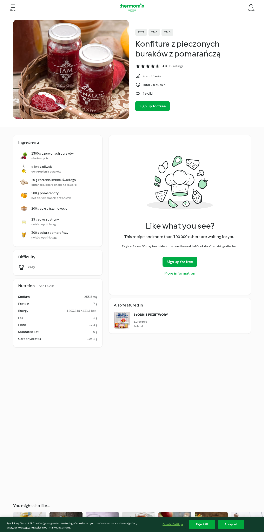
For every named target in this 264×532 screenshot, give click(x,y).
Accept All (231, 524)
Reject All (201, 524)
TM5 (167, 32)
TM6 (154, 32)
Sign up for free (152, 106)
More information (179, 273)
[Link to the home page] (132, 7)
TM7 (141, 32)
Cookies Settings (173, 524)
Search (251, 10)
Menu (13, 10)
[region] (132, 524)
